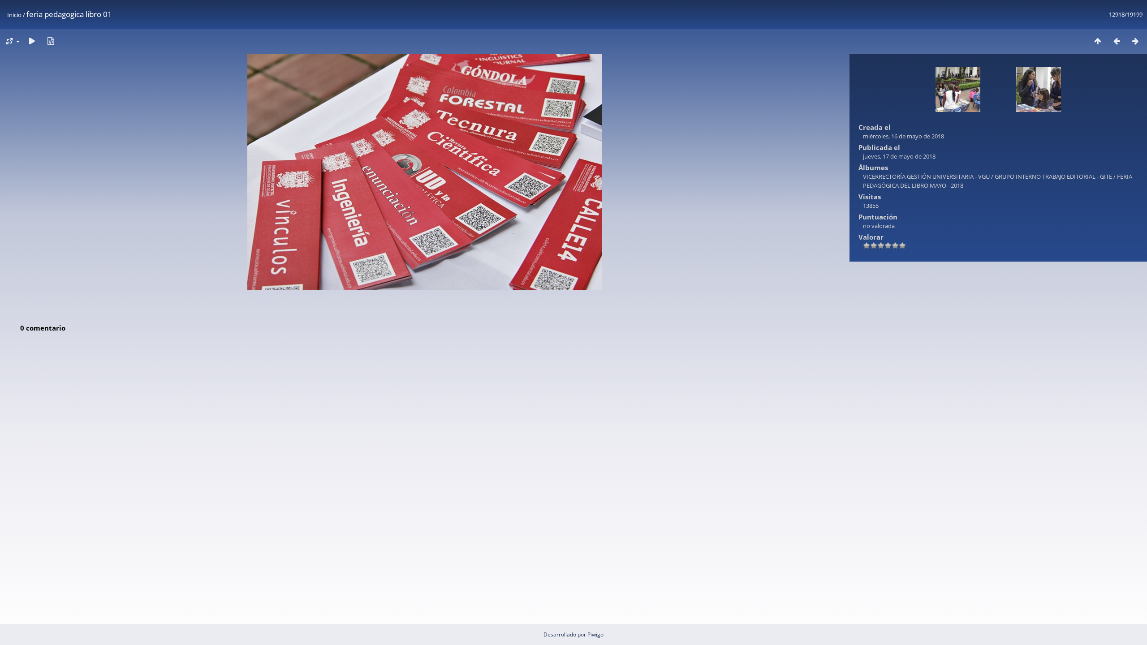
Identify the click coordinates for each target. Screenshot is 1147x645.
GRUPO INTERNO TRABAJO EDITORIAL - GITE (1053, 176)
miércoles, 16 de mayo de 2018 (903, 136)
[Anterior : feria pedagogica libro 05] (1116, 41)
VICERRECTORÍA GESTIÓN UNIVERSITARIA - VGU (926, 176)
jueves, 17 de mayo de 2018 (899, 156)
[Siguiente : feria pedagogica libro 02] (1135, 41)
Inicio (14, 15)
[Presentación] (31, 41)
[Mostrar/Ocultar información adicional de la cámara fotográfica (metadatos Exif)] (50, 41)
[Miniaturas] (1097, 41)
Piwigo (595, 634)
